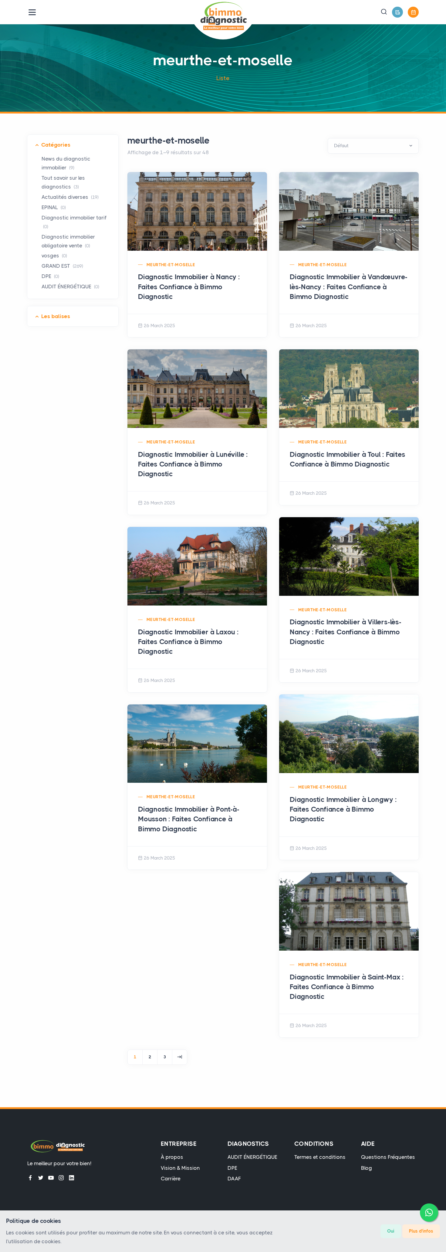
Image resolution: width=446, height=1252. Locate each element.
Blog (366, 1168)
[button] (383, 12)
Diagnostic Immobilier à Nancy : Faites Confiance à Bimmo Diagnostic (189, 286)
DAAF (234, 1179)
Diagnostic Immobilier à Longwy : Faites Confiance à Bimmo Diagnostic (343, 809)
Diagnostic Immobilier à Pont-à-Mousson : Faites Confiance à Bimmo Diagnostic (188, 819)
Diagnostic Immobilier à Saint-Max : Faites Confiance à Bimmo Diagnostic (347, 987)
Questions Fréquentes (388, 1157)
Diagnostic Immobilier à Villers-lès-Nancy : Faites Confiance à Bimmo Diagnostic (345, 632)
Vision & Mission (180, 1168)
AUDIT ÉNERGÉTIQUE (70, 286)
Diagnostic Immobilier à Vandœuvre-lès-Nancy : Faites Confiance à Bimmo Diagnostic (348, 286)
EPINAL (54, 207)
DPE (50, 276)
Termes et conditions (320, 1157)
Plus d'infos (421, 1231)
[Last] (179, 1057)
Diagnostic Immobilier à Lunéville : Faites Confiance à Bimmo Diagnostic (193, 464)
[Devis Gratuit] (397, 12)
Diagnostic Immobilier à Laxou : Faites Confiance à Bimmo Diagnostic (188, 642)
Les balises (55, 316)
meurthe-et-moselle (171, 264)
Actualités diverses (70, 197)
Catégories (55, 145)
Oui (390, 1231)
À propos (172, 1157)
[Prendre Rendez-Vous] (413, 12)
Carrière (171, 1179)
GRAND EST (62, 266)
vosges (54, 256)
